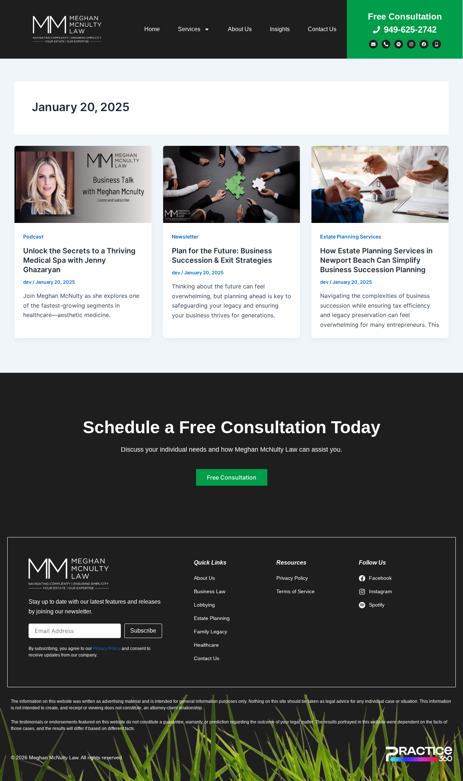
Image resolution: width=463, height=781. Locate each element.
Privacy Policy (106, 648)
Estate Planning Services (350, 236)
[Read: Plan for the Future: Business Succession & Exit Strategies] (231, 183)
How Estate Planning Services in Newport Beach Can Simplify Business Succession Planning (376, 260)
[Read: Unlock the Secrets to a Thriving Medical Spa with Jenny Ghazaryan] (83, 183)
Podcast (33, 236)
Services (189, 29)
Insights (280, 29)
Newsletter (185, 236)
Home (152, 29)
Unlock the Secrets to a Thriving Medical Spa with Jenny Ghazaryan (79, 260)
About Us (240, 29)
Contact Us (322, 29)
